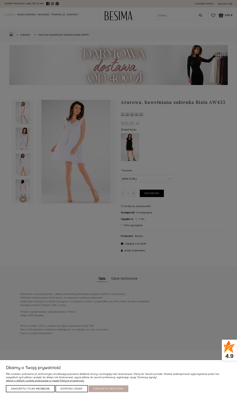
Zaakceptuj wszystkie (108, 388)
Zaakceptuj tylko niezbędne (30, 388)
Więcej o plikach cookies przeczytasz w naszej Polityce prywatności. (45, 380)
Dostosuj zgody (72, 388)
